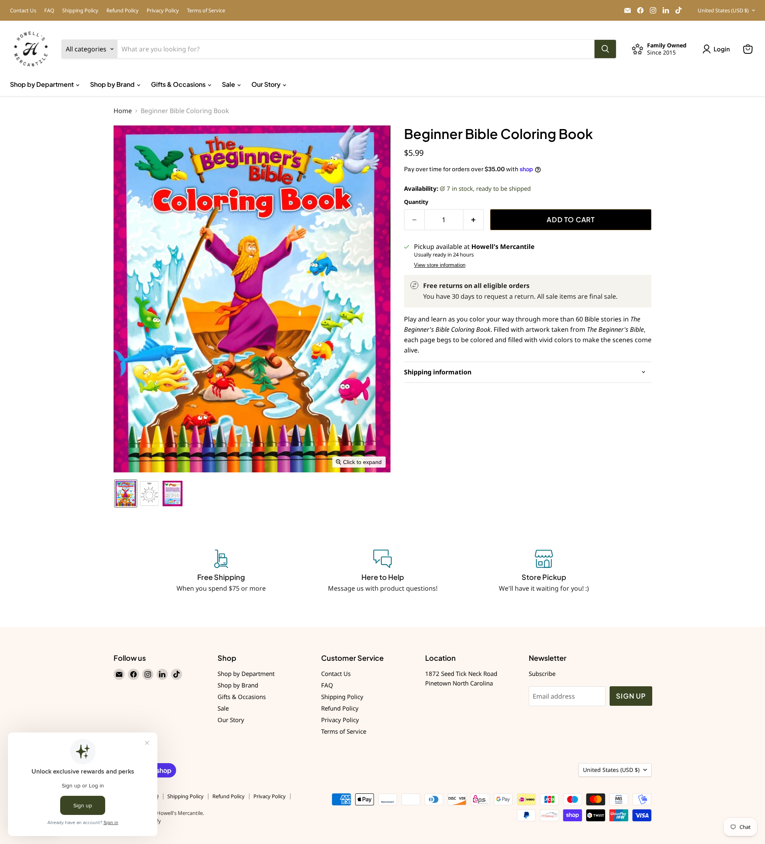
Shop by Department (42, 84)
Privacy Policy (163, 11)
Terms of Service (206, 11)
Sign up (631, 695)
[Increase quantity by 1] (473, 220)
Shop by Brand (113, 84)
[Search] (605, 49)
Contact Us (23, 11)
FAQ (49, 11)
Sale (229, 84)
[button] (717, 49)
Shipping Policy (80, 11)
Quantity (416, 202)
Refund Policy (122, 11)
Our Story (266, 84)
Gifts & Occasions (179, 84)
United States (723, 10)
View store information (439, 265)
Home (123, 110)
